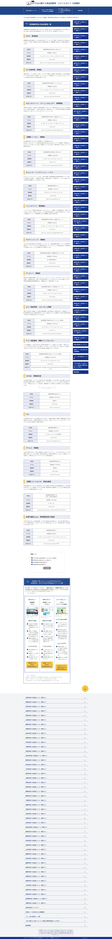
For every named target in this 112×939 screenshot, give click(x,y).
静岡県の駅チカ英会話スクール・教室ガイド (81, 167)
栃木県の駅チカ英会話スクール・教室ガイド (81, 77)
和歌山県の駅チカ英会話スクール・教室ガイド (81, 222)
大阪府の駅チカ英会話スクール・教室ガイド (81, 201)
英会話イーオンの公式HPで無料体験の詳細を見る (47, 664)
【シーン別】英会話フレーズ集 (81, 357)
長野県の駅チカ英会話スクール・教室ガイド (81, 153)
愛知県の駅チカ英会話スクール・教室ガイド (42, 560)
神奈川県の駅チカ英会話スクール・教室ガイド (81, 112)
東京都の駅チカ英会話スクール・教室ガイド (81, 105)
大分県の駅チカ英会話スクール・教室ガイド (81, 311)
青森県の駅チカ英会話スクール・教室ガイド (81, 29)
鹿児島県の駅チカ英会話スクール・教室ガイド (81, 331)
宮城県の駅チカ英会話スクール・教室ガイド (81, 43)
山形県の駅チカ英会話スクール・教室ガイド (81, 57)
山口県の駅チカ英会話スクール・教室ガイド (81, 256)
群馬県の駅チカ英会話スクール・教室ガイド (81, 84)
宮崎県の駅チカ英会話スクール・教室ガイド (81, 324)
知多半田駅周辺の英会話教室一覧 (40, 562)
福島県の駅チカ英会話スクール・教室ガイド (81, 64)
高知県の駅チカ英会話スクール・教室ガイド (81, 283)
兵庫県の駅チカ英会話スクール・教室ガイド (81, 208)
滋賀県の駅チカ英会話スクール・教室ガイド (81, 187)
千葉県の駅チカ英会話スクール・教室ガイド (81, 98)
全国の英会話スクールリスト (32, 10)
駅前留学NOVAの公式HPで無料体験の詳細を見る (32, 664)
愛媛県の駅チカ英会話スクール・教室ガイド (81, 276)
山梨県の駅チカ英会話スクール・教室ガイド (81, 146)
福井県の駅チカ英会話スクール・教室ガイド (81, 139)
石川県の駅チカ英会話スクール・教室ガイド (81, 132)
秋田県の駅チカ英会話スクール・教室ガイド (81, 50)
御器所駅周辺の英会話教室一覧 (39, 564)
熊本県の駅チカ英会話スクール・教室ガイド (81, 318)
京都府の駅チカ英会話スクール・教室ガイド (81, 194)
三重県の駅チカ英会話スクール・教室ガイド (81, 180)
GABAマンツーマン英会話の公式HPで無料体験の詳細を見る (61, 667)
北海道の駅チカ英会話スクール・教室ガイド (81, 22)
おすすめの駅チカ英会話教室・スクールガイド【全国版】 (56, 3)
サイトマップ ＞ (85, 938)
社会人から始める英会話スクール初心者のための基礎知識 (48, 10)
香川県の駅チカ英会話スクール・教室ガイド (81, 270)
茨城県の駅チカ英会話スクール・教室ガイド (81, 70)
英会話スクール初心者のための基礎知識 (81, 350)
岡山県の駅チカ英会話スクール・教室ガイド (81, 242)
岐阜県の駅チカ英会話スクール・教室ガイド (81, 160)
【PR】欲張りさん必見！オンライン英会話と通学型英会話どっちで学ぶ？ (64, 11)
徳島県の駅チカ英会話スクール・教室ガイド (81, 263)
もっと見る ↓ (47, 568)
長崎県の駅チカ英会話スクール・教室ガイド (81, 304)
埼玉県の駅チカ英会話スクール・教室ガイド (81, 91)
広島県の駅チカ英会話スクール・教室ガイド (81, 249)
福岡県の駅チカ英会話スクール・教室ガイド (81, 290)
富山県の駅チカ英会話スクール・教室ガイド (81, 125)
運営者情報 (80, 10)
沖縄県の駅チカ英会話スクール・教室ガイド (81, 338)
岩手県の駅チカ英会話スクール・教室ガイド (81, 36)
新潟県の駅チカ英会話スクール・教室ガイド (81, 119)
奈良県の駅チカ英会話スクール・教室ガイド (81, 215)
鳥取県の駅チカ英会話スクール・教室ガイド (81, 228)
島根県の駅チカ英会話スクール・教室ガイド (81, 235)
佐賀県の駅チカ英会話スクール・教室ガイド (81, 297)
